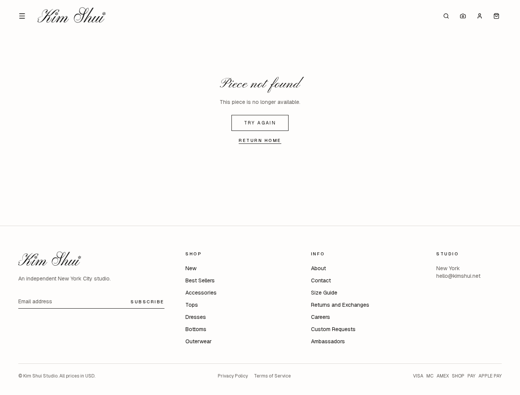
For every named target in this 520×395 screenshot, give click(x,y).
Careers (320, 317)
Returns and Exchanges (340, 304)
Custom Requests (333, 329)
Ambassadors (328, 341)
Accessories (201, 292)
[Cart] (496, 16)
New (190, 268)
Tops (191, 304)
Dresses (195, 317)
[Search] (446, 16)
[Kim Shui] (71, 16)
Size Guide (324, 292)
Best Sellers (200, 280)
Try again (260, 123)
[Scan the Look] (463, 16)
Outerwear (198, 341)
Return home (260, 140)
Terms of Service (272, 376)
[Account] (479, 16)
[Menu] (22, 16)
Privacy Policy (233, 376)
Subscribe (147, 301)
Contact (321, 280)
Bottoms (195, 329)
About (318, 268)
